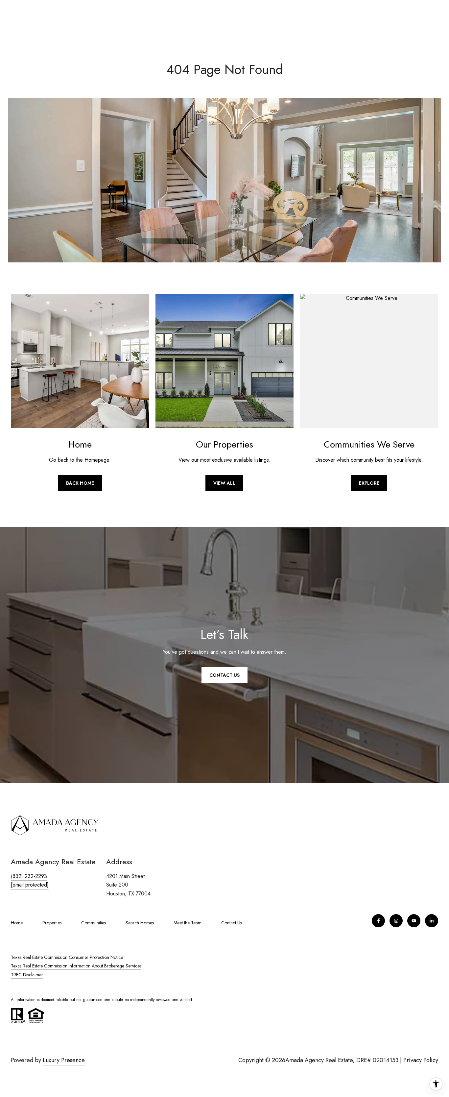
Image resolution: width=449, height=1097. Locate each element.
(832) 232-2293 (29, 876)
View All (224, 483)
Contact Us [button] (224, 675)
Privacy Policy (420, 1060)
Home (17, 922)
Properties (51, 922)
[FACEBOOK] (378, 920)
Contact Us (231, 922)
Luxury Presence (64, 1060)
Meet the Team (187, 922)
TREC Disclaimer (27, 974)
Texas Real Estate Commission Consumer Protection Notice (67, 957)
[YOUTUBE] (413, 920)
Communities (93, 922)
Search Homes (140, 922)
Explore (369, 483)
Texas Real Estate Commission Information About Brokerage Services (76, 966)
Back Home (80, 483)
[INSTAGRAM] (396, 920)
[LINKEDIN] (431, 920)
